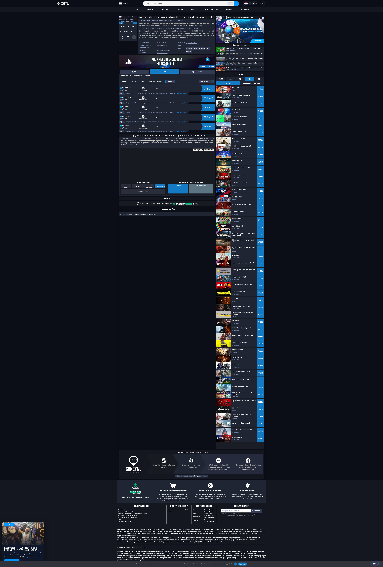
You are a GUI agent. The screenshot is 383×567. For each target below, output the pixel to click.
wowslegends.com (162, 45)
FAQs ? (120, 520)
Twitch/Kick (171, 510)
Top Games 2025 (209, 518)
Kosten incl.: (204, 82)
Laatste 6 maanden (149, 186)
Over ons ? (121, 510)
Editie (142, 82)
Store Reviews (208, 516)
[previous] (121, 23)
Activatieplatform (155, 82)
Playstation (196, 517)
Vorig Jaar (137, 186)
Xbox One (194, 43)
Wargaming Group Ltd (163, 50)
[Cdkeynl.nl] (63, 3)
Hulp (377, 564)
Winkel (124, 82)
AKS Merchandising (209, 521)
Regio (134, 82)
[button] (262, 3)
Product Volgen (143, 191)
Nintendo (195, 520)
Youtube (187, 510)
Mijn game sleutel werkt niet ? (127, 516)
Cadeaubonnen (209, 512)
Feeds (147, 76)
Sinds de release (126, 186)
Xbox (194, 513)
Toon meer (244, 45)
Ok (235, 564)
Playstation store (162, 53)
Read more (242, 564)
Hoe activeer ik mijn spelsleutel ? (128, 518)
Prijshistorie (138, 76)
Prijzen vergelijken (181, 93)
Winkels (170, 512)
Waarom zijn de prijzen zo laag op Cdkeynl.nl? (133, 514)
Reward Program (209, 510)
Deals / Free (208, 514)
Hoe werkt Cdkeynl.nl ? (125, 512)
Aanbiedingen (126, 76)
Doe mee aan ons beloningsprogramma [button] (191, 476)
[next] (135, 23)
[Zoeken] (236, 3)
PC (186, 43)
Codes (169, 82)
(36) (196, 204)
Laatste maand (160, 186)
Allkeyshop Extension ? (125, 521)
